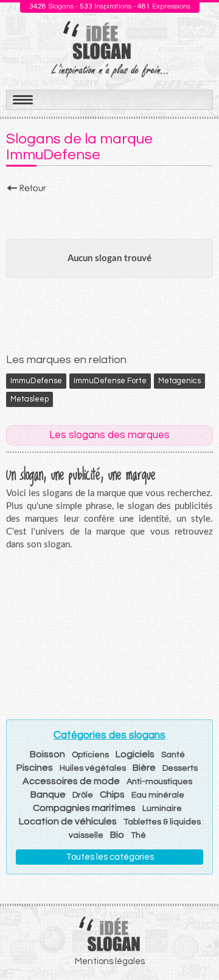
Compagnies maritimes (84, 808)
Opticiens (90, 755)
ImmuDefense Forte (110, 381)
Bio (117, 835)
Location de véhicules (68, 821)
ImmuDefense (36, 381)
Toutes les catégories (110, 857)
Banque (48, 794)
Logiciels (135, 754)
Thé (138, 835)
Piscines (34, 768)
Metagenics (179, 381)
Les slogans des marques (109, 435)
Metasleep (29, 399)
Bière (144, 768)
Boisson (47, 754)
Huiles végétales (93, 768)
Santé (173, 755)
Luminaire (162, 808)
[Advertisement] (109, 213)
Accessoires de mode (71, 781)
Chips (112, 794)
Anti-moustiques (159, 781)
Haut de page (195, 944)
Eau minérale (157, 795)
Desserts (180, 768)
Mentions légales (110, 961)
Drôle (82, 795)
